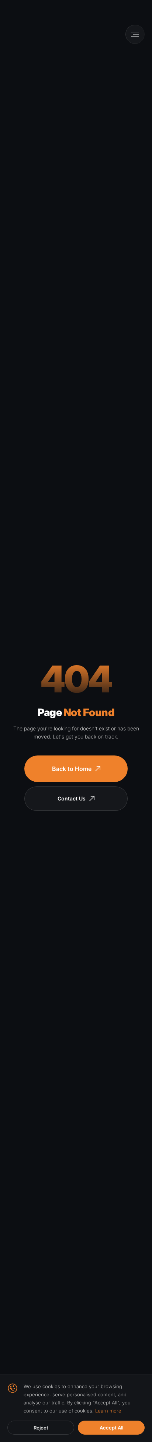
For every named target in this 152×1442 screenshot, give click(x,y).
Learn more (108, 1411)
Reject (41, 1428)
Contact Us (72, 798)
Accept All (111, 1428)
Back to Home (71, 768)
